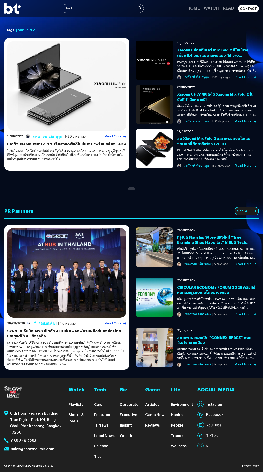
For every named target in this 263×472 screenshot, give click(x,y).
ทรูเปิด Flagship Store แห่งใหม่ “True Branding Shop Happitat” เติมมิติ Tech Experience (211, 242)
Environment (182, 404)
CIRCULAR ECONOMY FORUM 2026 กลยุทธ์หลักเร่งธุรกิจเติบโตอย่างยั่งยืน (216, 290)
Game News (155, 414)
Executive (128, 414)
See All (243, 211)
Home (193, 8)
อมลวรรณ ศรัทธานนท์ (197, 264)
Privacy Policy (250, 465)
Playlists (76, 404)
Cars (98, 404)
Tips (98, 456)
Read (228, 8)
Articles (152, 404)
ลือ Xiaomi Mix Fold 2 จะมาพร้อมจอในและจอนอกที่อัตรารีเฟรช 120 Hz (213, 141)
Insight (126, 425)
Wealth (126, 435)
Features (102, 414)
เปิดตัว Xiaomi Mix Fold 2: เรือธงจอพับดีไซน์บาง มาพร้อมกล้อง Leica (66, 143)
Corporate (129, 404)
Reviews (152, 425)
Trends (177, 435)
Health (177, 414)
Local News (104, 435)
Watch (211, 8)
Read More (113, 136)
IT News (101, 425)
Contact (248, 8)
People (177, 425)
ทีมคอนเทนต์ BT (45, 323)
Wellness (179, 445)
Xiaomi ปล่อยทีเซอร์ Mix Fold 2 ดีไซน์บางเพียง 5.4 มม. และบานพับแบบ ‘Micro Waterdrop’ (212, 55)
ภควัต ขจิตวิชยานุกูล (47, 136)
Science (101, 445)
